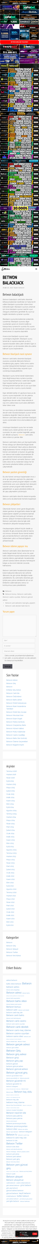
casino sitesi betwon (23, 1183)
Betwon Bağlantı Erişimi (15, 745)
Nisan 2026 (10, 778)
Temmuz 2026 (11, 771)
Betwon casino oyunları (11, 597)
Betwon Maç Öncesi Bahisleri (14, 1105)
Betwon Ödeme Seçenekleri (17, 741)
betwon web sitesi (12, 1147)
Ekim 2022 (10, 883)
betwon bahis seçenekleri (13, 998)
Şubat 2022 (10, 909)
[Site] (19, 70)
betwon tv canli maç (23, 1135)
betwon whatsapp (11, 1151)
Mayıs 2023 (10, 860)
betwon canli (11, 1010)
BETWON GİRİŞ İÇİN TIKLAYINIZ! (19, 42)
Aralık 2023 (10, 837)
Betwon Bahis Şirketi (14, 700)
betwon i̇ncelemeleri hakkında (13, 1089)
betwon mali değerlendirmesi (13, 1097)
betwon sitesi (11, 1129)
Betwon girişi (12, 1057)
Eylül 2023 (10, 847)
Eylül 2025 (10, 781)
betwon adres (12, 987)
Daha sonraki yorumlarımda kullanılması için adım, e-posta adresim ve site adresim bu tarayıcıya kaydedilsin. (20, 658)
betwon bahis (26, 993)
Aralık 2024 (10, 797)
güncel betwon (12, 1193)
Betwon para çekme (14, 1118)
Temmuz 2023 (11, 853)
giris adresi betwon (12, 1185)
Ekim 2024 (10, 804)
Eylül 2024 (10, 807)
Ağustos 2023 (11, 850)
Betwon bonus (10, 594)
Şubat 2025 (10, 791)
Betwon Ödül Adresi (13, 696)
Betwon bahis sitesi (16, 1001)
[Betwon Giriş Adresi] (5, 269)
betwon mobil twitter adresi (12, 1107)
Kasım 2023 (10, 840)
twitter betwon (23, 1196)
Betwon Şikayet (12, 949)
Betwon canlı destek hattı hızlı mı (17, 606)
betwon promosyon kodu (16, 1123)
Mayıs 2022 (10, 899)
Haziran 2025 (11, 784)
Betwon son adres (23, 1129)
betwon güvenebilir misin (14, 1076)
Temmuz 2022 (11, 892)
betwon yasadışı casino (23, 1151)
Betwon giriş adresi (16, 1054)
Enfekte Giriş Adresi (13, 690)
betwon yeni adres (12, 1154)
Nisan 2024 (10, 824)
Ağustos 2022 (11, 889)
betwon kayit (24, 1089)
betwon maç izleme (15, 1102)
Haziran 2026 (11, 774)
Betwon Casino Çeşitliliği (15, 735)
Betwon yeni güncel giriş (16, 1166)
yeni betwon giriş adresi (26, 1199)
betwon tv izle (11, 1140)
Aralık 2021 (10, 915)
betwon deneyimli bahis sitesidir (13, 1039)
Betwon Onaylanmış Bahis (16, 725)
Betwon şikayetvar (15, 1180)
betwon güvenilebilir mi (12, 1078)
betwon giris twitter (12, 1047)
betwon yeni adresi (13, 1156)
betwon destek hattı (11, 1041)
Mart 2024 (10, 827)
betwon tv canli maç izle (16, 1138)
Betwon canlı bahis (24, 594)
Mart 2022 (10, 905)
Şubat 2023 (10, 869)
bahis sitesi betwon (13, 984)
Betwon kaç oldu (23, 1091)
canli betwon (10, 1183)
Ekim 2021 (10, 922)
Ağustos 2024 (11, 810)
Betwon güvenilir (24, 1078)
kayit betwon (25, 1193)
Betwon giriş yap (14, 1060)
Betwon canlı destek (17, 1026)
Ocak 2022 (10, 912)
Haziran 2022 (11, 896)
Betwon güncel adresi (17, 1069)
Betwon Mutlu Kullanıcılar (15, 732)
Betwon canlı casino (16, 1021)
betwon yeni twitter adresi (12, 1171)
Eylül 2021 (10, 925)
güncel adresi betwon (14, 1190)
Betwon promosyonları (16, 1126)
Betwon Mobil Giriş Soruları (16, 712)
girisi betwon (25, 1185)
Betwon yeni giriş (13, 1159)
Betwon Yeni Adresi (13, 956)
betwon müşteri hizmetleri (14, 1110)
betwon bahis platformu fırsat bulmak (15, 995)
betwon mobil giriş (27, 1105)
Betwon (22, 435)
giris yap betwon (12, 1188)
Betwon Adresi (11, 680)
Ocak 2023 (10, 873)
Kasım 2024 (10, 801)
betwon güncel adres (14, 1066)
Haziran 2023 (11, 856)
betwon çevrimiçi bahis (25, 1171)
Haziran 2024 (11, 817)
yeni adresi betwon (12, 1199)
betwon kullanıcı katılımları (12, 1094)
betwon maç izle (12, 1100)
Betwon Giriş (11, 683)
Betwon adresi (13, 992)
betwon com (27, 1036)
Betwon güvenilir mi (16, 1081)
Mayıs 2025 (10, 788)
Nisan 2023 (10, 863)
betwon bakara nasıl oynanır (14, 1004)
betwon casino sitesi (14, 1036)
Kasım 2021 (10, 919)
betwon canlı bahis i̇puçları (13, 1018)
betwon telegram (25, 1132)
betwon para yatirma (14, 1116)
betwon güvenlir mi (13, 1084)
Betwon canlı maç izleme (18, 1030)
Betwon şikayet (14, 1176)
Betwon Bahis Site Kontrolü (16, 738)
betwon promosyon (11, 1121)
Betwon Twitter (12, 952)
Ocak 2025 (10, 794)
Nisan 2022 (10, 902)
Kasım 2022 (10, 879)
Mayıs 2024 (10, 820)
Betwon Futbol (22, 1041)
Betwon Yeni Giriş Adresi (13, 1162)
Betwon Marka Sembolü (15, 722)
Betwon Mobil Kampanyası (16, 703)
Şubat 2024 (10, 830)
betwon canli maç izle (14, 1012)
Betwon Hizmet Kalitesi (15, 728)
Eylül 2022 (10, 886)
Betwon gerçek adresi (18, 1044)
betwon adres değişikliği (12, 990)
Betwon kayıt (9, 1092)
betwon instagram (12, 1086)
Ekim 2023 (10, 843)
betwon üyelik (10, 1174)
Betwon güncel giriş (16, 1072)
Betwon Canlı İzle (12, 693)
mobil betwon (11, 1196)
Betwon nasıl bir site (16, 1113)
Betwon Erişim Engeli (14, 719)
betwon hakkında (25, 1201)
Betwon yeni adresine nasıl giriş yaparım (20, 603)
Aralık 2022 (10, 876)
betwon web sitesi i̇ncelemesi (14, 1149)
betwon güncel (12, 1064)
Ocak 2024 (10, 833)
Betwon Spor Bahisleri (12, 1132)
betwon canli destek (23, 1010)
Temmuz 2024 (11, 814)
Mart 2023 (10, 866)
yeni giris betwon (12, 1201)
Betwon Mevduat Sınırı (14, 715)
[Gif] (19, 114)
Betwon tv (11, 1134)
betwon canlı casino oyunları (15, 1024)
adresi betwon (11, 980)
